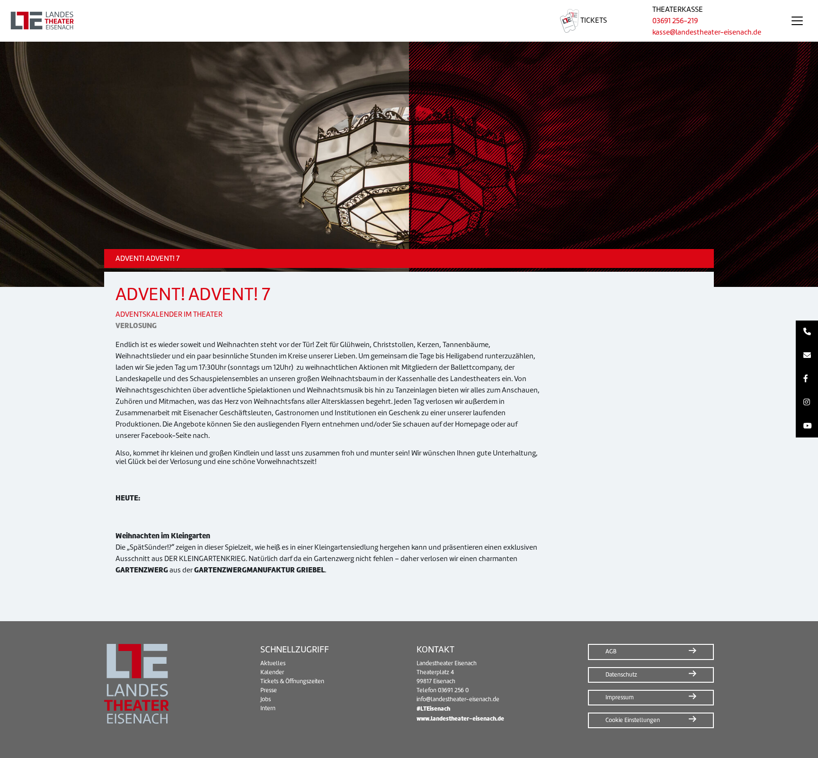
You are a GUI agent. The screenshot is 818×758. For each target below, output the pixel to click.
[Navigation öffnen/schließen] (797, 20)
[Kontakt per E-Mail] (807, 355)
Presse (268, 690)
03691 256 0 (453, 690)
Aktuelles (272, 663)
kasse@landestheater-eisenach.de (706, 32)
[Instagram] (807, 402)
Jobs (265, 699)
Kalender (272, 672)
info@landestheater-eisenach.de (458, 699)
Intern (268, 708)
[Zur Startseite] (269, 21)
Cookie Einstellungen (632, 720)
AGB (610, 651)
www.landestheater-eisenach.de (460, 718)
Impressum (619, 697)
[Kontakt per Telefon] (807, 332)
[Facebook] (807, 379)
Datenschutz (621, 674)
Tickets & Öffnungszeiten (292, 681)
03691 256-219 (675, 21)
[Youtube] (807, 426)
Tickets (593, 20)
